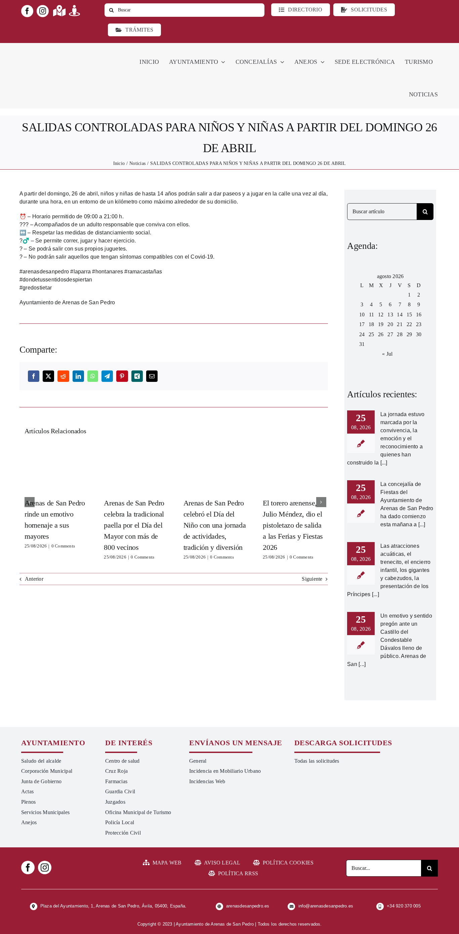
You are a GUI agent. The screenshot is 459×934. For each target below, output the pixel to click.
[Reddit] (63, 376)
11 (371, 314)
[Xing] (137, 376)
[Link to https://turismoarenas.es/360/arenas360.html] (74, 10)
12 (380, 314)
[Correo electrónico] (151, 376)
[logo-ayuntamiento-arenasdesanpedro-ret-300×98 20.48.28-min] (64, 49)
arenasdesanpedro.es (247, 905)
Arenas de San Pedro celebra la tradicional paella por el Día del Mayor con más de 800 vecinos (136, 468)
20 (390, 324)
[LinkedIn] (78, 376)
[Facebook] (33, 376)
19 (380, 324)
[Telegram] (107, 376)
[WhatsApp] (93, 376)
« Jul (387, 354)
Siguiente (312, 579)
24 (362, 334)
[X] (48, 376)
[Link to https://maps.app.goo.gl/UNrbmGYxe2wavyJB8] (59, 10)
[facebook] (27, 11)
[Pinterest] (122, 376)
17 (362, 324)
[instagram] (43, 11)
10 (362, 314)
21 (399, 324)
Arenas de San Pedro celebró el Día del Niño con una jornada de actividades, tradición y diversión (215, 468)
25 (371, 334)
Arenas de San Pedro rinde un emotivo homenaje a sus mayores (56, 468)
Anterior (34, 579)
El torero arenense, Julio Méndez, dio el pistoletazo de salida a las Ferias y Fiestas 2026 (294, 468)
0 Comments (63, 545)
